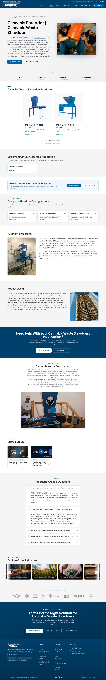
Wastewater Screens (44, 654)
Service (64, 5)
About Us (57, 647)
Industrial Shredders (44, 651)
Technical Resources (71, 631)
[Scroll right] (96, 572)
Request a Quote (15, 61)
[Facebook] (98, 1)
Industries (51, 5)
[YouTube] (103, 1)
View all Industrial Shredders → (53, 143)
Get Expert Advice (43, 350)
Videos (76, 5)
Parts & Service (58, 649)
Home (9, 13)
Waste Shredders (39, 38)
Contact (57, 669)
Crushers (41, 649)
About (58, 5)
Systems (41, 658)
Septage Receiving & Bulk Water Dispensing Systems (44, 662)
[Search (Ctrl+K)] (90, 5)
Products (42, 5)
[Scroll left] (9, 572)
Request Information (74, 185)
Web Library (84, 5)
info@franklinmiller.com (78, 653)
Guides (56, 656)
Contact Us (99, 5)
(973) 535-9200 (76, 651)
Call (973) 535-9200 (32, 62)
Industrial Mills (42, 656)
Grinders (41, 647)
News (69, 5)
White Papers (58, 658)
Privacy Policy (34, 677)
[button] (53, 410)
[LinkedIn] (100, 1)
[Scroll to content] (53, 73)
